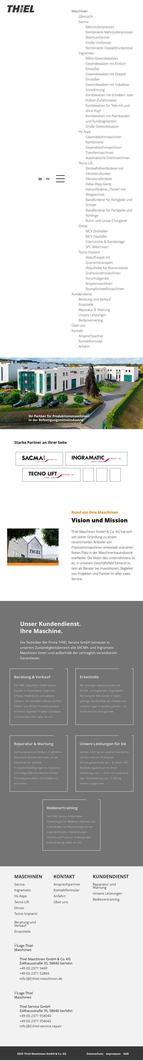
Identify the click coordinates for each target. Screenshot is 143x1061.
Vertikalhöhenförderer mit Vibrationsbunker (104, 171)
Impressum (113, 1053)
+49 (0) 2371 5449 (33, 968)
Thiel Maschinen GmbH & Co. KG (45, 1053)
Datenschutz (95, 1053)
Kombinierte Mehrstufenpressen (109, 32)
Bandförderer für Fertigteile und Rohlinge (109, 213)
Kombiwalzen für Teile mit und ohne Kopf (108, 108)
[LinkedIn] (17, 1040)
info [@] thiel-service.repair (41, 1026)
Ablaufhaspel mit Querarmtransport (99, 260)
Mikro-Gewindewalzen (102, 58)
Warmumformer (98, 37)
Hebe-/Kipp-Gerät (98, 184)
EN (47, 179)
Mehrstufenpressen (100, 27)
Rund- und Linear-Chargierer (106, 220)
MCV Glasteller (96, 236)
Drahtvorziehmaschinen (103, 273)
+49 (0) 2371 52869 (34, 973)
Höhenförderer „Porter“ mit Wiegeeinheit (105, 192)
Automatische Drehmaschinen (108, 158)
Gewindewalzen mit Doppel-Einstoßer (106, 76)
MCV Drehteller (97, 231)
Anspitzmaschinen (99, 283)
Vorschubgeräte (97, 278)
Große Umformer (98, 42)
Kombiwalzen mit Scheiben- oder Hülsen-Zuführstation (110, 97)
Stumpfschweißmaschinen (105, 289)
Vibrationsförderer (99, 179)
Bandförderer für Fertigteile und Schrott (109, 202)
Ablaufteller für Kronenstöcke (107, 268)
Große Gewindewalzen (102, 126)
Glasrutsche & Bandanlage (105, 241)
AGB (126, 1053)
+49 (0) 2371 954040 (35, 1016)
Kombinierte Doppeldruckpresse (109, 48)
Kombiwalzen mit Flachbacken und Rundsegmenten (108, 118)
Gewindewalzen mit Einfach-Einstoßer (106, 66)
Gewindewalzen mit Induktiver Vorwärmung (108, 87)
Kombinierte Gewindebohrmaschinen (104, 144)
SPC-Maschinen (97, 247)
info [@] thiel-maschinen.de (41, 978)
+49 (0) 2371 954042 (35, 1021)
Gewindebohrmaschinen (104, 137)
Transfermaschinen (100, 152)
